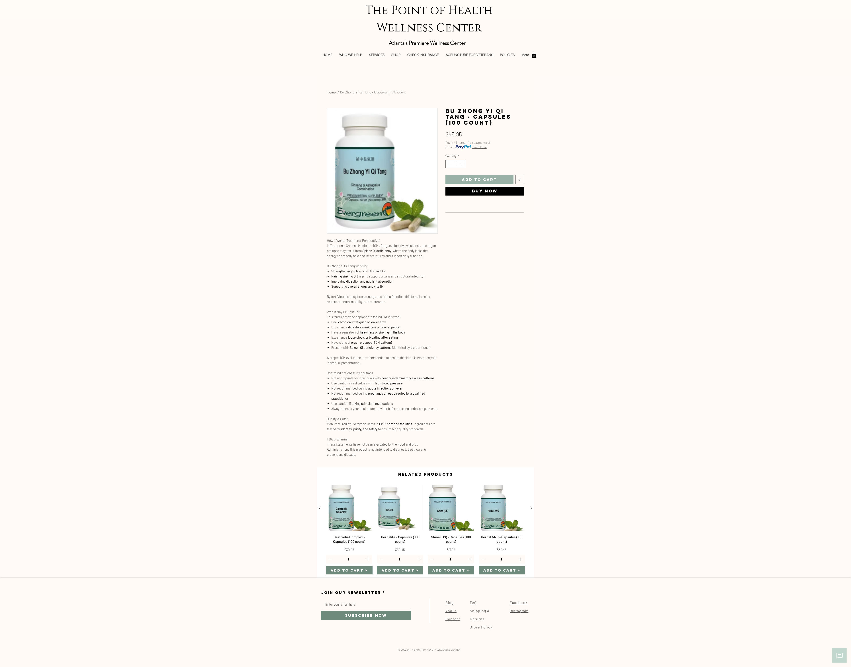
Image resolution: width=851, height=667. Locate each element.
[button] (534, 55)
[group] (425, 530)
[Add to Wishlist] (519, 179)
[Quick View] (349, 508)
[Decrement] (449, 164)
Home (331, 92)
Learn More (479, 147)
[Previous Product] (319, 507)
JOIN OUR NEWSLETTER (351, 592)
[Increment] (462, 164)
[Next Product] (531, 507)
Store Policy (481, 627)
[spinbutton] (456, 164)
